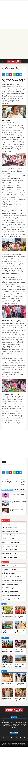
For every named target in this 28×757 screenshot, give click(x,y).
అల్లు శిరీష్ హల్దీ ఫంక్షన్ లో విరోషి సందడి (7, 699)
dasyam (11, 461)
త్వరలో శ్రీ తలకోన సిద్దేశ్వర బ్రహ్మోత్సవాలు (10, 569)
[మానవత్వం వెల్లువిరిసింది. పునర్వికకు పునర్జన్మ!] (20, 644)
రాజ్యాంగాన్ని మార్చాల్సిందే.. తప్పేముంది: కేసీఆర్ (11, 577)
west (13, 463)
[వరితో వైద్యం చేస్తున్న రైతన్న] (7, 610)
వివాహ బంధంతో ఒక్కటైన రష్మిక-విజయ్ (20, 699)
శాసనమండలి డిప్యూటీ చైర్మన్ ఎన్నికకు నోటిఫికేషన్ (21, 483)
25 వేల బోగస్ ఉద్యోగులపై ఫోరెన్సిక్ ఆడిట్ (11, 550)
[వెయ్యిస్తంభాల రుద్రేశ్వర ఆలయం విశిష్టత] (20, 659)
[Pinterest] (10, 74)
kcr (3, 463)
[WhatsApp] (14, 74)
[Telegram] (20, 74)
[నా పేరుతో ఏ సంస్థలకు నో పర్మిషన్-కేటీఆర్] (5, 510)
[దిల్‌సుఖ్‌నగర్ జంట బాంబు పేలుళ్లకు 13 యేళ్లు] (7, 659)
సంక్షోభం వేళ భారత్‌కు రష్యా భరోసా (10, 557)
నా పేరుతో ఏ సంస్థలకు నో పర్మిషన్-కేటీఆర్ (17, 510)
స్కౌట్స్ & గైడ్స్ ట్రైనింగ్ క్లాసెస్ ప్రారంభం (10, 591)
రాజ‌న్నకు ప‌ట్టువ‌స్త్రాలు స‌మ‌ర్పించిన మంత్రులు (11, 595)
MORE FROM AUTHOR (19, 490)
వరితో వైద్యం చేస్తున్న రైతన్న (7, 616)
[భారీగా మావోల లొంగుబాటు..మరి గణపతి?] (7, 644)
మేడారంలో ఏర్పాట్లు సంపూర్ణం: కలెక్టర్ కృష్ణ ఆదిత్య (12, 580)
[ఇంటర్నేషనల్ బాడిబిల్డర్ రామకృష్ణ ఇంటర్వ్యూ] (20, 625)
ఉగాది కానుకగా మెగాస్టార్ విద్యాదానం (10, 531)
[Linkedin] (17, 74)
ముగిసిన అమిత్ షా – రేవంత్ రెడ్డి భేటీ (10, 546)
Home (2, 65)
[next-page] (5, 516)
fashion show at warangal (19, 617)
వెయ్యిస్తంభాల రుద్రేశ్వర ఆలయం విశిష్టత (19, 665)
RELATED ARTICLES (7, 490)
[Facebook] (3, 74)
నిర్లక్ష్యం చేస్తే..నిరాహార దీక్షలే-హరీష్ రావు (18, 502)
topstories (8, 463)
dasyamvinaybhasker (19, 461)
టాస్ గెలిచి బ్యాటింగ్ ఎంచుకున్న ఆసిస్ (6, 482)
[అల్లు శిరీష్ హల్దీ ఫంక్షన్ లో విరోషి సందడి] (7, 692)
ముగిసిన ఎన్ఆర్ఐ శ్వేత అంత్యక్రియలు (10, 535)
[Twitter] (7, 74)
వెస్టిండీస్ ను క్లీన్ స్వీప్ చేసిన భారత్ (8, 573)
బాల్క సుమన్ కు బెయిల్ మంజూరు (17, 494)
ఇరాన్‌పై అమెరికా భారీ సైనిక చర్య (9, 553)
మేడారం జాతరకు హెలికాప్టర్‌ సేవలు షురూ (10, 584)
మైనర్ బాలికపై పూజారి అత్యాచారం (10, 524)
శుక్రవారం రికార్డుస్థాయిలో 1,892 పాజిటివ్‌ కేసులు (12, 599)
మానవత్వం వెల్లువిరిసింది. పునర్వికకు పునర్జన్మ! (20, 650)
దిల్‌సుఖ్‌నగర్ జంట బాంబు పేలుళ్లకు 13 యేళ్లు (7, 665)
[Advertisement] (14, 15)
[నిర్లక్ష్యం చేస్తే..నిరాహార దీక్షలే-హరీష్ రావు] (5, 503)
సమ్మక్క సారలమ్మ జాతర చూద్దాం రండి (7, 632)
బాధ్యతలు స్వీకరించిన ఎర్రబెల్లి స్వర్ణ (9, 539)
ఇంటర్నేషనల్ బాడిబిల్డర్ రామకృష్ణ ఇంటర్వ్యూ (19, 632)
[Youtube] (24, 737)
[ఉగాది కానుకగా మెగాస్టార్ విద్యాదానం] (7, 677)
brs (7, 461)
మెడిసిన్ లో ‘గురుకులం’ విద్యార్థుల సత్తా (9, 566)
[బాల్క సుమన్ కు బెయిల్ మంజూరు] (5, 495)
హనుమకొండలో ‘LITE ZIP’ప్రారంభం (10, 527)
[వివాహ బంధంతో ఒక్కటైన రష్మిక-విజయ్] (20, 692)
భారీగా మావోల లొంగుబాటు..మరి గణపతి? (11, 542)
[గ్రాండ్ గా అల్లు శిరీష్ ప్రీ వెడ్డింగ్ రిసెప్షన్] (20, 677)
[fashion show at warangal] (20, 610)
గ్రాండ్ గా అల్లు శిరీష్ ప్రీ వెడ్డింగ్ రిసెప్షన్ (19, 684)
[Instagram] (7, 737)
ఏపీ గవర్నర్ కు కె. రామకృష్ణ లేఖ (8, 588)
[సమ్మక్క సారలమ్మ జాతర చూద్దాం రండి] (7, 625)
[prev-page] (2, 516)
